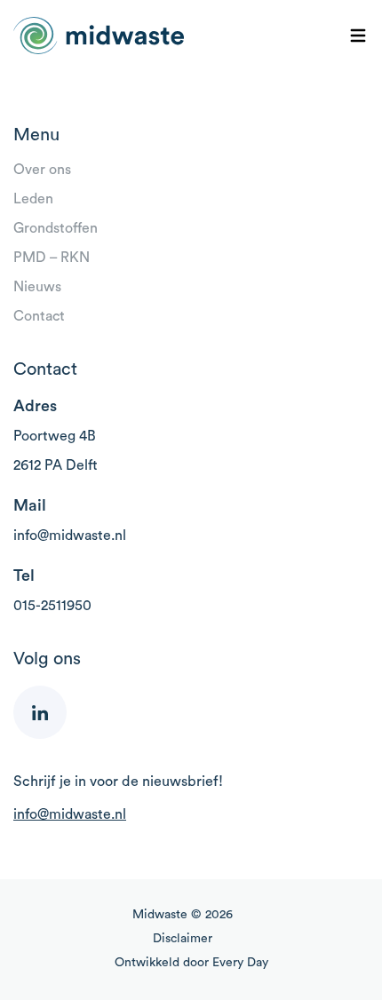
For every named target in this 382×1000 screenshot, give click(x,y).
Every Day (240, 962)
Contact (39, 316)
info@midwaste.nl (69, 535)
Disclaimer (182, 939)
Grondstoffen (55, 228)
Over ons (42, 170)
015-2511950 (52, 606)
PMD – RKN (51, 257)
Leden (33, 199)
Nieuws (37, 287)
